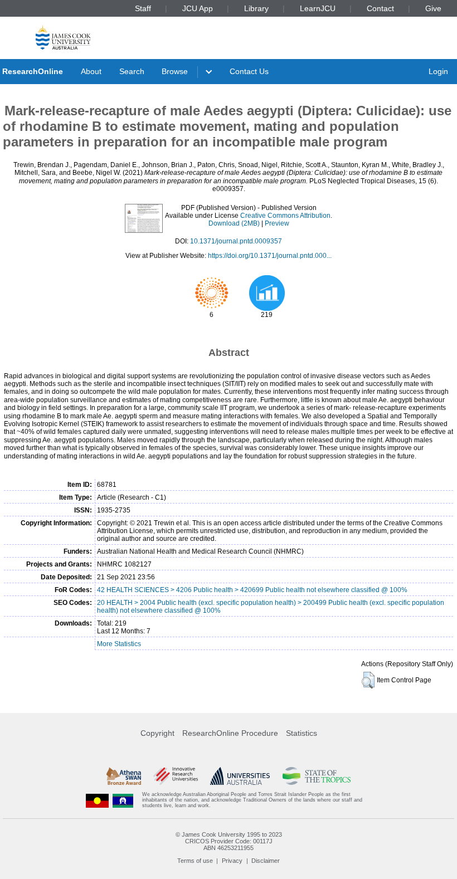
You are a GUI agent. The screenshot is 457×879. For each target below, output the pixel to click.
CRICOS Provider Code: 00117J (229, 841)
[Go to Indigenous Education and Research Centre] (97, 800)
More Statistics (119, 644)
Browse (175, 71)
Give (433, 8)
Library (256, 8)
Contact (380, 8)
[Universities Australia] (240, 776)
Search (131, 71)
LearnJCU (318, 8)
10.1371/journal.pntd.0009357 (236, 241)
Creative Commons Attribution (285, 215)
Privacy (232, 860)
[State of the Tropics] (317, 776)
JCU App (197, 8)
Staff (143, 8)
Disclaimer (265, 860)
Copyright (157, 733)
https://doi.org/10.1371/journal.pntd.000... (270, 256)
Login (438, 71)
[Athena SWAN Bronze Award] (123, 776)
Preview (277, 223)
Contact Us (249, 71)
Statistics (301, 733)
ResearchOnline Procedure (230, 733)
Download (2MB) (234, 223)
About (91, 71)
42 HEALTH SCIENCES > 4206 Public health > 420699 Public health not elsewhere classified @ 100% (252, 590)
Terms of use (195, 860)
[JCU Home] (63, 37)
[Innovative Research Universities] (175, 776)
